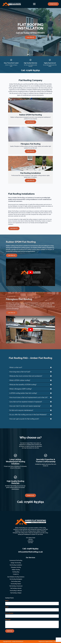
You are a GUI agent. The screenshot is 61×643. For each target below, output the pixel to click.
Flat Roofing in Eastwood (15, 586)
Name (7, 600)
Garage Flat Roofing (16, 562)
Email (7, 607)
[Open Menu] (34, 4)
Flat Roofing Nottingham (16, 579)
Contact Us (16, 574)
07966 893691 (37, 33)
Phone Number (9, 613)
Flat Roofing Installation (16, 565)
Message (8, 619)
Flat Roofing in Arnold (15, 588)
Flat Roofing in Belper (15, 593)
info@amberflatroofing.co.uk (30, 552)
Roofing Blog (15, 572)
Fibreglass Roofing (16, 567)
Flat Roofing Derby (16, 581)
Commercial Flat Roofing (15, 560)
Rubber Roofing (16, 569)
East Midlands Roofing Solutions (15, 576)
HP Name (3, 597)
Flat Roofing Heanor (16, 583)
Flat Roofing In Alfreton (16, 590)
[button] (59, 32)
